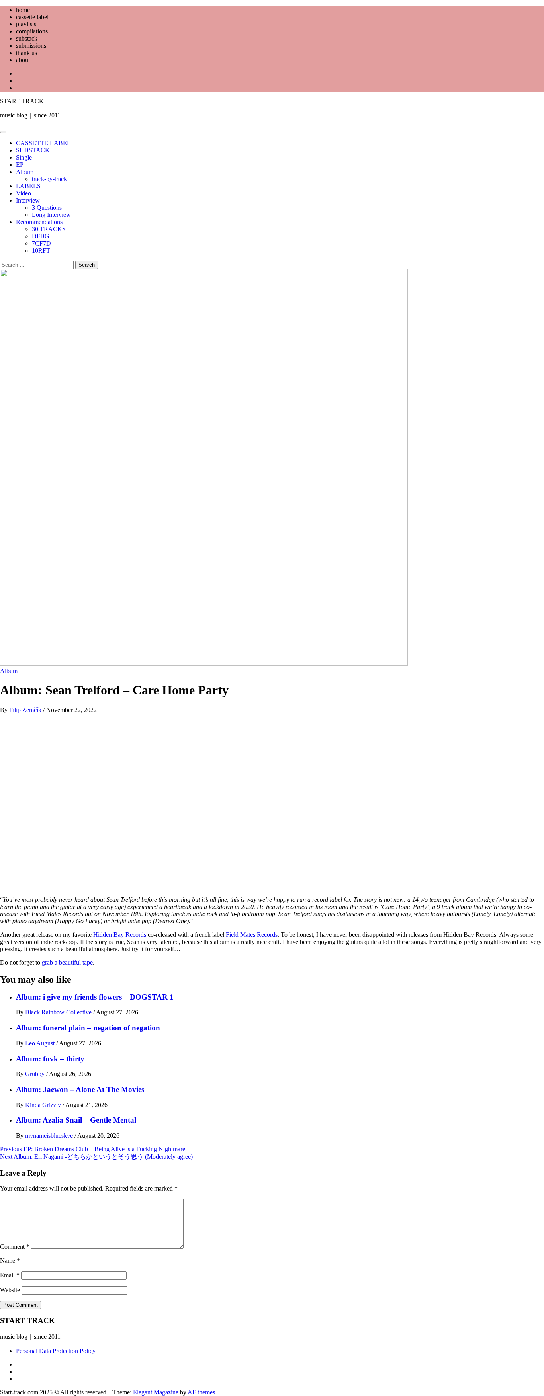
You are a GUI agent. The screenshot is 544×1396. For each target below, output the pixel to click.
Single (24, 157)
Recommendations (39, 221)
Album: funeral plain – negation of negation (88, 1028)
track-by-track (49, 178)
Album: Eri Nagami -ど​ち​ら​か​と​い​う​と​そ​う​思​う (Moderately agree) (96, 1156)
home (23, 9)
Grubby (35, 1073)
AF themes (201, 1392)
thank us (26, 52)
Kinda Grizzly (44, 1105)
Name (10, 1260)
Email (10, 1275)
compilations (32, 31)
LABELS (28, 186)
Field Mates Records (252, 934)
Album (24, 171)
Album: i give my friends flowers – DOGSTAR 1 (95, 997)
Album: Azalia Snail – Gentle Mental (76, 1120)
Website (10, 1290)
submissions (31, 45)
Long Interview (51, 214)
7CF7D (41, 243)
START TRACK (22, 101)
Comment (14, 1246)
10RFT (41, 250)
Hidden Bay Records (119, 934)
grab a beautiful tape (67, 962)
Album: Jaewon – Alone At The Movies (80, 1089)
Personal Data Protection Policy (56, 1350)
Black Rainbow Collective (59, 1012)
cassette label (32, 17)
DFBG (40, 236)
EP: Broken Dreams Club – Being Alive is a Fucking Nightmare (92, 1149)
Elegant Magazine (155, 1392)
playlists (26, 24)
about (23, 60)
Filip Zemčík (26, 709)
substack (26, 38)
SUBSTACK (33, 150)
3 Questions (47, 207)
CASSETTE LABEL (43, 143)
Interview (28, 200)
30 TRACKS (49, 229)
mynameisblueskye (49, 1135)
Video (23, 193)
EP (19, 164)
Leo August (40, 1043)
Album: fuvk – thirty (50, 1059)
